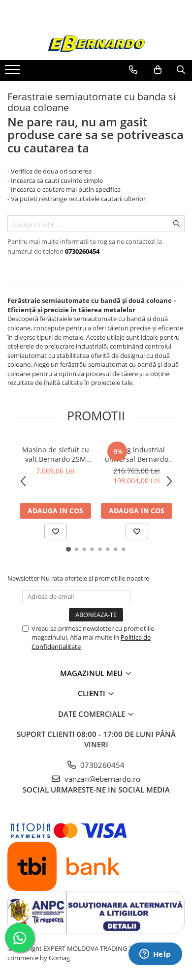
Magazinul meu (92, 673)
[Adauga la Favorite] (55, 531)
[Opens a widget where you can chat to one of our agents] (155, 955)
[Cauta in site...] (181, 70)
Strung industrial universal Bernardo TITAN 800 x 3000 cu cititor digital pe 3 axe (136, 454)
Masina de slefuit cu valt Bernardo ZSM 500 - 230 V (55, 454)
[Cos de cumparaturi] (157, 70)
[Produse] (13, 72)
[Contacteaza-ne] (133, 70)
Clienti (92, 693)
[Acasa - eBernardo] (96, 44)
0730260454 (101, 765)
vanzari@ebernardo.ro (101, 779)
